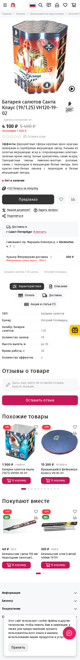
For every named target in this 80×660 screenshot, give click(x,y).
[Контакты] (49, 5)
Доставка (55, 295)
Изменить (40, 232)
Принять (18, 647)
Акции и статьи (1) (43, 304)
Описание (60, 286)
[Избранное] (61, 199)
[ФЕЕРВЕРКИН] (13, 5)
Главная (7, 13)
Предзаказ (28, 199)
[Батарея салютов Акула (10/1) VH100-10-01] (20, 442)
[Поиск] (41, 5)
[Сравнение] (73, 199)
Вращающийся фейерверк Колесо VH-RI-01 (59, 471)
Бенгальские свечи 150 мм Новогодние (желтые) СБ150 (20, 556)
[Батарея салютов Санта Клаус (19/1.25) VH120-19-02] (40, 57)
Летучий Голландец (55, 272)
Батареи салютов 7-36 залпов (21, 272)
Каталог (20, 13)
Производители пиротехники (47, 13)
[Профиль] (57, 5)
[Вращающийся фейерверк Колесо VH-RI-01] (59, 442)
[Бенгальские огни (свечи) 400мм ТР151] (59, 526)
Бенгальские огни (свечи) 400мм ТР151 (58, 555)
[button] (23, 489)
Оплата (29, 295)
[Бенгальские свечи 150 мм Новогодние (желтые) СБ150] (20, 526)
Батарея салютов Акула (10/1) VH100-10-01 (18, 471)
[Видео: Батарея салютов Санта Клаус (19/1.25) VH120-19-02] (72, 89)
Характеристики (30, 286)
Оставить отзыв (40, 400)
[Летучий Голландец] (70, 107)
